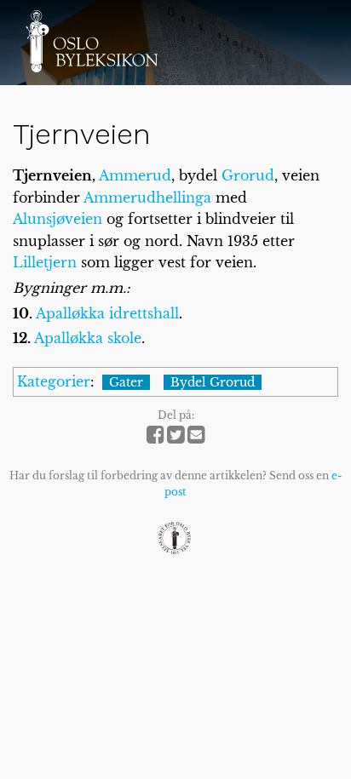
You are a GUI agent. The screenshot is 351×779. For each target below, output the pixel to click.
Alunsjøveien (57, 218)
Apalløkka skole (87, 338)
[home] (91, 40)
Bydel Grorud (212, 382)
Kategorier (53, 381)
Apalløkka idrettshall (107, 313)
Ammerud (135, 175)
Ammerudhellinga (147, 197)
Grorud (248, 175)
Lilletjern (45, 262)
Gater (126, 382)
